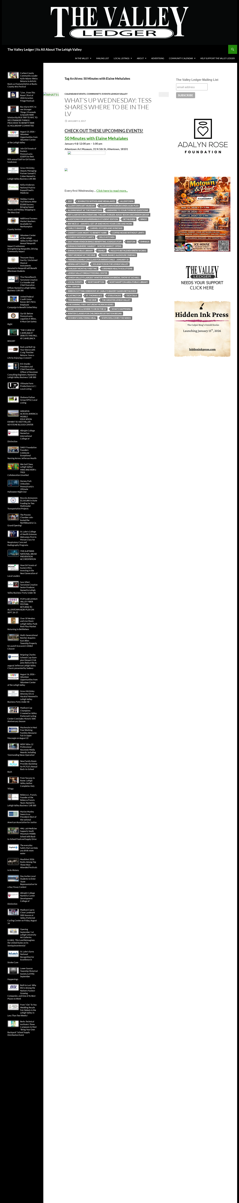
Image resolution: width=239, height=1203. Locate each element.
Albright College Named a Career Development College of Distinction (21, 898)
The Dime (92, 300)
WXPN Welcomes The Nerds (116, 318)
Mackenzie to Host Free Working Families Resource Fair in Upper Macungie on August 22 (22, 732)
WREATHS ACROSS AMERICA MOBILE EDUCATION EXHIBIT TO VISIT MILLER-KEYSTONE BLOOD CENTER (22, 418)
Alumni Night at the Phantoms (85, 210)
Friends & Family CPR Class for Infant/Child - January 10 (98, 259)
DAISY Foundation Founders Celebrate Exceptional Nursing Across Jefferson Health (22, 452)
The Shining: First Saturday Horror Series (91, 304)
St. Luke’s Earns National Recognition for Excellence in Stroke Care (20, 957)
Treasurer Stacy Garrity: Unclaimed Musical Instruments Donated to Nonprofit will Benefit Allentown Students (22, 264)
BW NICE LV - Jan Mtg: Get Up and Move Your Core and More (100, 223)
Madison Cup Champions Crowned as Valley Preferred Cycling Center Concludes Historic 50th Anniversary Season (22, 714)
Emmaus (144, 241)
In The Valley (82, 58)
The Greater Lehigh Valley (116, 300)
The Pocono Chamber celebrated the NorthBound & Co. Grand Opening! (21, 520)
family (101, 250)
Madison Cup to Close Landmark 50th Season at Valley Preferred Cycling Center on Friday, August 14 (22, 916)
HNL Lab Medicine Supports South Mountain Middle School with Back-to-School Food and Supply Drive (22, 833)
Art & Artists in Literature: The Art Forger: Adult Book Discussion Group (108, 214)
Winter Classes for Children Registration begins (95, 313)
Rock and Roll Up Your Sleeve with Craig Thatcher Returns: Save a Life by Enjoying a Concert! (21, 352)
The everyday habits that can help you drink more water (29, 849)
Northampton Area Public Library (128, 282)
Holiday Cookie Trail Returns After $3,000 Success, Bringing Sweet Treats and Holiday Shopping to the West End (22, 206)
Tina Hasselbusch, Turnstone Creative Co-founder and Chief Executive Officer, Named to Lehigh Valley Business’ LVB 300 (22, 284)
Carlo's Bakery (76, 228)
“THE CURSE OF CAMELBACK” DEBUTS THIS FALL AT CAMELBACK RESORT (22, 335)
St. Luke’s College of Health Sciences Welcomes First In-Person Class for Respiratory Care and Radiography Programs (22, 538)
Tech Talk (131, 295)
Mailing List (102, 58)
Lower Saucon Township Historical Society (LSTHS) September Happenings (22, 973)
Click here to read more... (112, 190)
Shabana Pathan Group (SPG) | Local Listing (28, 400)
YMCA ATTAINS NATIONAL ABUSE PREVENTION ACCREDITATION (28, 555)
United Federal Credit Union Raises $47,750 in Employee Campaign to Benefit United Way (22, 302)
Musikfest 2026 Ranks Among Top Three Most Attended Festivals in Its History (22, 864)
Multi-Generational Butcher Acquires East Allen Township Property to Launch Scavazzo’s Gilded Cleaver (22, 642)
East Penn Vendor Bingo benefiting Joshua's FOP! (95, 241)
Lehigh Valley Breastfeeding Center (87, 273)
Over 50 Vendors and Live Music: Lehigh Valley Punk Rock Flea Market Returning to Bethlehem (22, 623)
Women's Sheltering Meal (82, 318)
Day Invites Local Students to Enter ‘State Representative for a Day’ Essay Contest (22, 881)
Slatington (74, 295)
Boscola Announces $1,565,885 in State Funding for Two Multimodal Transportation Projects (22, 503)
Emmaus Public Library (80, 250)
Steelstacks (114, 295)
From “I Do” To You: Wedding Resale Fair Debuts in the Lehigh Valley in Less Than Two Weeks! (22, 1010)
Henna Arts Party (77, 264)
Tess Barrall (75, 300)
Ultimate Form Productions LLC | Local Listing (28, 386)
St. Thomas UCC (94, 295)
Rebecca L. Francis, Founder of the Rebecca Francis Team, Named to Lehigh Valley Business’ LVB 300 (22, 800)
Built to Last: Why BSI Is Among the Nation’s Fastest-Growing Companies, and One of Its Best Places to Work (21, 992)
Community (94, 93)
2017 (70, 201)
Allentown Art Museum (81, 205)
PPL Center (74, 286)
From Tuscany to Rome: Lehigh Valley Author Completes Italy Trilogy (21, 783)
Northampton (96, 282)
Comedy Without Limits (81, 237)
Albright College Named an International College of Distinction (21, 436)
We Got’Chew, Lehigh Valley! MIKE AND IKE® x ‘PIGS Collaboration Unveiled (21, 469)
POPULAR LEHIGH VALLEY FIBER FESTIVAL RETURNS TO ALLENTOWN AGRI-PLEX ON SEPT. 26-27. (22, 606)
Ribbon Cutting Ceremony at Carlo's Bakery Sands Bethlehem (102, 291)
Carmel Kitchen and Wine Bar (106, 228)
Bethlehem (129, 219)
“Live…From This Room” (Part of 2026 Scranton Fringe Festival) (27, 96)
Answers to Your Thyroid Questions (127, 210)
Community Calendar (181, 58)
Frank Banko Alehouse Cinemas (118, 255)
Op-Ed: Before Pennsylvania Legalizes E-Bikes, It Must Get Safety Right (22, 318)
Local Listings (121, 58)
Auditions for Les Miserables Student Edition (93, 219)
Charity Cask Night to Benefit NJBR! (87, 232)
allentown (126, 201)
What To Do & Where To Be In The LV (87, 309)
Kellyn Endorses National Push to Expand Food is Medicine (27, 189)
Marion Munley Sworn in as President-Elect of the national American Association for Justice (22, 817)
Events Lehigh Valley (115, 93)
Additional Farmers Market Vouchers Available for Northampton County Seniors (22, 223)
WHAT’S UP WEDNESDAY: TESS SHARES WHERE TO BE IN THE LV (108, 106)
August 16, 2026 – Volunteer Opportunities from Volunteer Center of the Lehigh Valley (22, 679)
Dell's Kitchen (106, 237)
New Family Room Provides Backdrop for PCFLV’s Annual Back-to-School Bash (22, 766)
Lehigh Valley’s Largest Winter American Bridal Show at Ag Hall (104, 277)
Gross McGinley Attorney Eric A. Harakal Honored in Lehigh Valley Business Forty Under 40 (22, 696)
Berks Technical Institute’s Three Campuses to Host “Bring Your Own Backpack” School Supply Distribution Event (22, 1028)
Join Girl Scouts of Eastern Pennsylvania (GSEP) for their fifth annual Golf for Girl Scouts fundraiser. (21, 155)
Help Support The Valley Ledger (217, 58)
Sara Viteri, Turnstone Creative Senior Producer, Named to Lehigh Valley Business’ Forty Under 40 (22, 587)
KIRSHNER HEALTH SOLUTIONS (117, 268)
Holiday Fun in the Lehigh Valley (110, 264)
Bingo (143, 219)
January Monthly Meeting (82, 268)
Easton (131, 241)
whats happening (121, 309)
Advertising (157, 58)
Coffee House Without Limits (128, 232)
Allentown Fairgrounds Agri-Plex (119, 205)
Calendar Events (75, 93)
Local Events (75, 282)
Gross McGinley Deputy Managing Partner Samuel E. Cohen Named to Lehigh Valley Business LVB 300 (21, 173)
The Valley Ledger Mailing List (197, 79)
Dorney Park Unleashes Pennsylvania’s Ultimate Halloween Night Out (20, 486)
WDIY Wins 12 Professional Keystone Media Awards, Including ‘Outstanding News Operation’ (21, 749)
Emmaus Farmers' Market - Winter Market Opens (94, 246)
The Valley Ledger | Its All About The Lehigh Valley (44, 49)
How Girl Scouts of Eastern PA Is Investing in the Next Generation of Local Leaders (22, 570)
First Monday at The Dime (81, 255)
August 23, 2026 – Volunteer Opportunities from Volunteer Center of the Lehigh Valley (22, 137)
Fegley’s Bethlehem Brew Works (128, 250)
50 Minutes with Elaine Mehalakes (96, 201)
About (140, 58)
